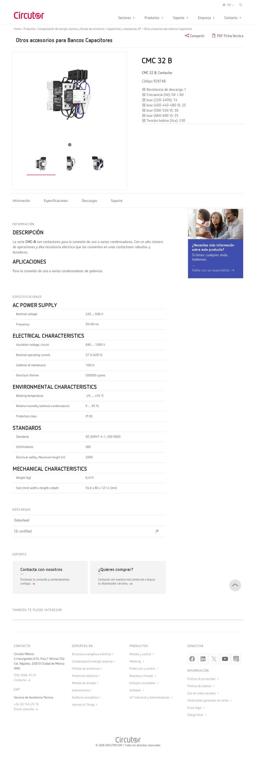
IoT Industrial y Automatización (149, 697)
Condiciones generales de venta (208, 700)
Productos (152, 18)
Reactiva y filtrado (141, 676)
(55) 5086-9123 (25, 675)
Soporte (179, 18)
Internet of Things (83, 705)
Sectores (125, 18)
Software (135, 690)
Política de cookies (199, 686)
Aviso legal (194, 708)
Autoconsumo (80, 690)
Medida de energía (84, 683)
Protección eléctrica (85, 676)
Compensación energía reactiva (92, 661)
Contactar (20, 680)
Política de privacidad (201, 679)
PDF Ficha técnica (229, 36)
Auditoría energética (85, 697)
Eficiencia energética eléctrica (91, 654)
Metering (135, 661)
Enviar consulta (24, 709)
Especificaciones (56, 201)
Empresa (205, 18)
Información (21, 201)
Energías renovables (142, 683)
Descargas (89, 201)
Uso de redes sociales (201, 693)
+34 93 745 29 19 (26, 704)
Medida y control (140, 654)
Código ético (195, 715)
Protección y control (142, 668)
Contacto (231, 18)
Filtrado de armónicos (86, 668)
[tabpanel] (41, 164)
